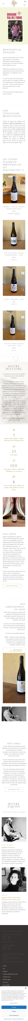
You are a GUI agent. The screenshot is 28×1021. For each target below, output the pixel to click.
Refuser (14, 1011)
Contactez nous (6, 977)
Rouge (14, 211)
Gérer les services (13, 1003)
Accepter (14, 1007)
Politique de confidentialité (18, 1019)
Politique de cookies (8, 1019)
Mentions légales (7, 980)
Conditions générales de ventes (10, 974)
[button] (26, 988)
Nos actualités (6, 985)
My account (5, 982)
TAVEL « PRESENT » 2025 (14, 299)
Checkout (5, 971)
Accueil (4, 966)
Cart (4, 969)
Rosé (14, 301)
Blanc (14, 257)
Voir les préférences (14, 1015)
